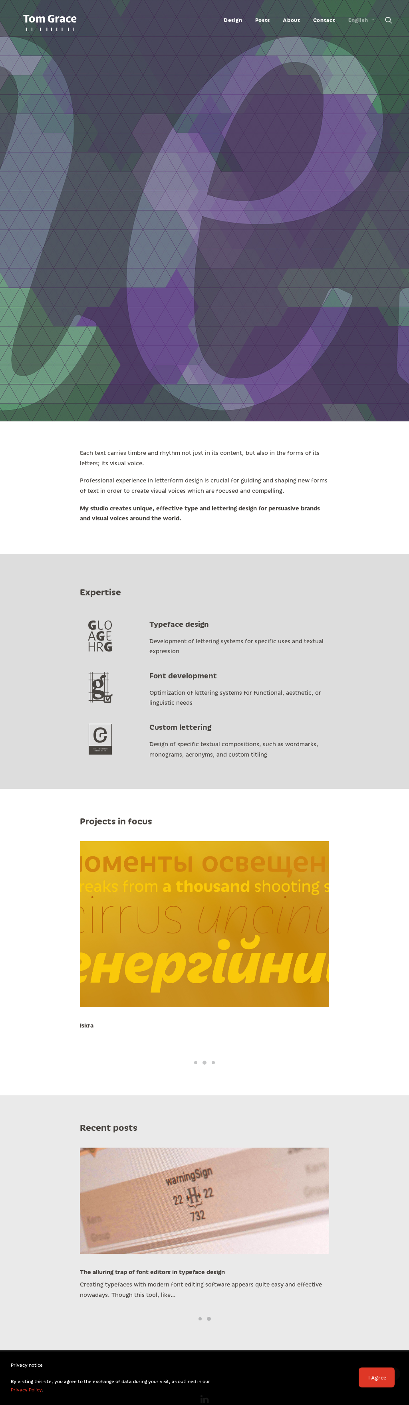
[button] (388, 20)
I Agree (377, 1377)
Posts (262, 20)
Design (233, 20)
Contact (324, 20)
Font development (183, 675)
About (291, 20)
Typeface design (179, 623)
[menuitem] (233, 20)
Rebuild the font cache (112, 1271)
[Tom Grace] (50, 20)
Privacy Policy (26, 1390)
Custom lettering (180, 726)
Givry (87, 1025)
